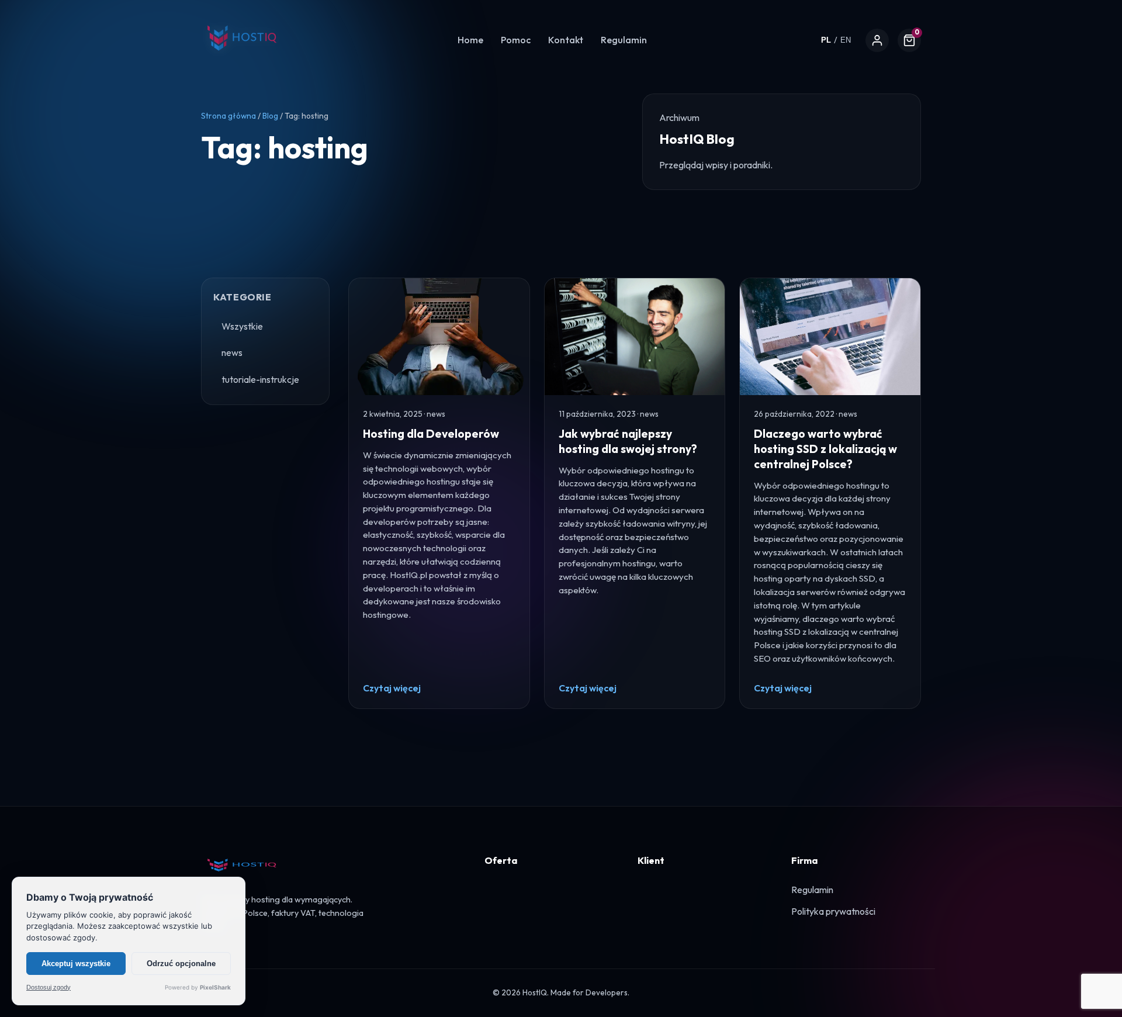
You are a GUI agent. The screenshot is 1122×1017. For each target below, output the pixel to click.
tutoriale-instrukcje (260, 379)
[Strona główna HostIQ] (242, 58)
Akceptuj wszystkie (75, 963)
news (232, 352)
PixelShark (215, 987)
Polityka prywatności (833, 911)
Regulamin (624, 40)
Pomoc (516, 40)
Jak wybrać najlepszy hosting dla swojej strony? (628, 441)
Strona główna (228, 115)
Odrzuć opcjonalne (181, 963)
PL (826, 40)
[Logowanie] (877, 40)
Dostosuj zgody (48, 987)
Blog (270, 115)
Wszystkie (242, 326)
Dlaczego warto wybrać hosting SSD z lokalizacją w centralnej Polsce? (825, 449)
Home (470, 40)
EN (845, 40)
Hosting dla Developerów (431, 434)
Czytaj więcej (392, 688)
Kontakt (565, 40)
